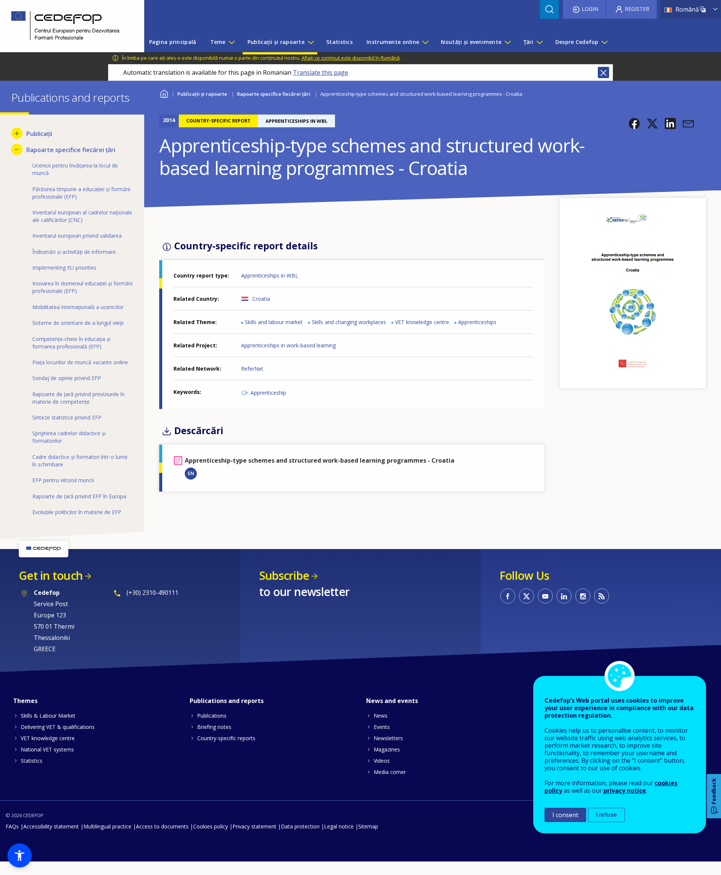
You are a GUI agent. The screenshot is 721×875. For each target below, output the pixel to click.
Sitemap (368, 826)
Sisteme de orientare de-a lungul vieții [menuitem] (78, 322)
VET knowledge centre (422, 322)
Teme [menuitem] (218, 41)
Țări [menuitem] (528, 41)
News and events (392, 701)
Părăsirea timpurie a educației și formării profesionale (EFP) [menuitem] (81, 193)
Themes (25, 701)
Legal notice (339, 826)
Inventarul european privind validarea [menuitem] (77, 235)
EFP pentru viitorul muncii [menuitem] (63, 480)
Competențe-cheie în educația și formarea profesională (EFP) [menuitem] (71, 342)
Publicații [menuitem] (39, 134)
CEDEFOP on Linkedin (564, 595)
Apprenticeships (477, 322)
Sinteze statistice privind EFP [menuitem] (66, 417)
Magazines (387, 749)
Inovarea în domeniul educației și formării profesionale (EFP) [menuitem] (82, 287)
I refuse (606, 815)
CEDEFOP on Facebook (507, 595)
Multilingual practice (107, 826)
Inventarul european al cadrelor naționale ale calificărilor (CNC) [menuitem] (82, 216)
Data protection (300, 826)
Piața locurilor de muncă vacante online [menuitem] (80, 362)
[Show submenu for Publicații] (17, 133)
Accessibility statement (51, 826)
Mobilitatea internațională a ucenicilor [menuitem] (78, 307)
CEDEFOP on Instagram (582, 595)
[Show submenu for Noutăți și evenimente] (507, 42)
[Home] (66, 26)
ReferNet (252, 368)
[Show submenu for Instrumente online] (425, 42)
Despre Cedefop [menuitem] (577, 41)
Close (603, 72)
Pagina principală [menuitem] (172, 41)
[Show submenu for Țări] (539, 42)
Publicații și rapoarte (202, 94)
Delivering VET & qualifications (58, 726)
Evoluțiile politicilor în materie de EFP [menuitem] (76, 512)
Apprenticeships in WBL (269, 275)
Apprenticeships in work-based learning (288, 345)
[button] (634, 123)
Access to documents (162, 826)
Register (637, 8)
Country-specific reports (226, 738)
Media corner (390, 771)
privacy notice (624, 790)
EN (191, 473)
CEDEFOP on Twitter (526, 595)
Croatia (261, 298)
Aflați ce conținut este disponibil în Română (351, 57)
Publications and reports (227, 701)
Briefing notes (214, 726)
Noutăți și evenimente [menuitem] (471, 41)
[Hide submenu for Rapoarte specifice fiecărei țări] (17, 149)
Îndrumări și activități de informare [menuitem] (74, 251)
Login (590, 8)
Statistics (31, 760)
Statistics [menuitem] (339, 41)
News (381, 715)
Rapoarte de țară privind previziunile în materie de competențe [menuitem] (78, 398)
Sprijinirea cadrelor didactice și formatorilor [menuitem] (69, 437)
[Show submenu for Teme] (231, 42)
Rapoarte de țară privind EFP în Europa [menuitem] (79, 496)
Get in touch (51, 575)
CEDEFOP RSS (601, 595)
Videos (382, 760)
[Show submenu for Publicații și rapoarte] (310, 42)
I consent (565, 815)
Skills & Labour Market (48, 715)
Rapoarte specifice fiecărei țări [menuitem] (70, 150)
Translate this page (320, 72)
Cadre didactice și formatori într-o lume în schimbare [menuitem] (80, 460)
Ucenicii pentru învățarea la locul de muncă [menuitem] (75, 169)
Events (382, 726)
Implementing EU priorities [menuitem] (64, 267)
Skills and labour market (274, 322)
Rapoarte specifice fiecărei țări (274, 94)
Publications (211, 715)
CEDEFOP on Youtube (545, 595)
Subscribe (284, 575)
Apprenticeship (268, 392)
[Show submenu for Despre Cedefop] (604, 42)
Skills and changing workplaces (349, 322)
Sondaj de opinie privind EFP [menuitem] (66, 378)
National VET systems (47, 749)
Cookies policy (210, 826)
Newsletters (388, 738)
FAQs (12, 826)
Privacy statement (254, 826)
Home (164, 93)
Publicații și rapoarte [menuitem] (276, 41)
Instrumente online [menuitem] (393, 41)
